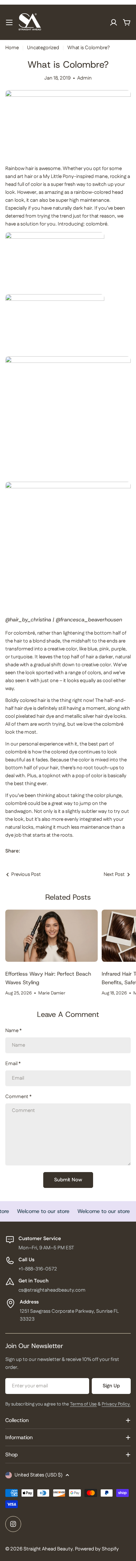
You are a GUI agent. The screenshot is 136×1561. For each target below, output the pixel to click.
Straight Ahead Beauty (48, 1548)
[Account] (114, 22)
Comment (18, 1096)
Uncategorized (43, 47)
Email (13, 1063)
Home (12, 47)
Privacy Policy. (116, 1404)
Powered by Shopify (97, 1548)
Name (13, 1030)
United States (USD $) (39, 1475)
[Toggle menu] (9, 22)
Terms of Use (83, 1404)
